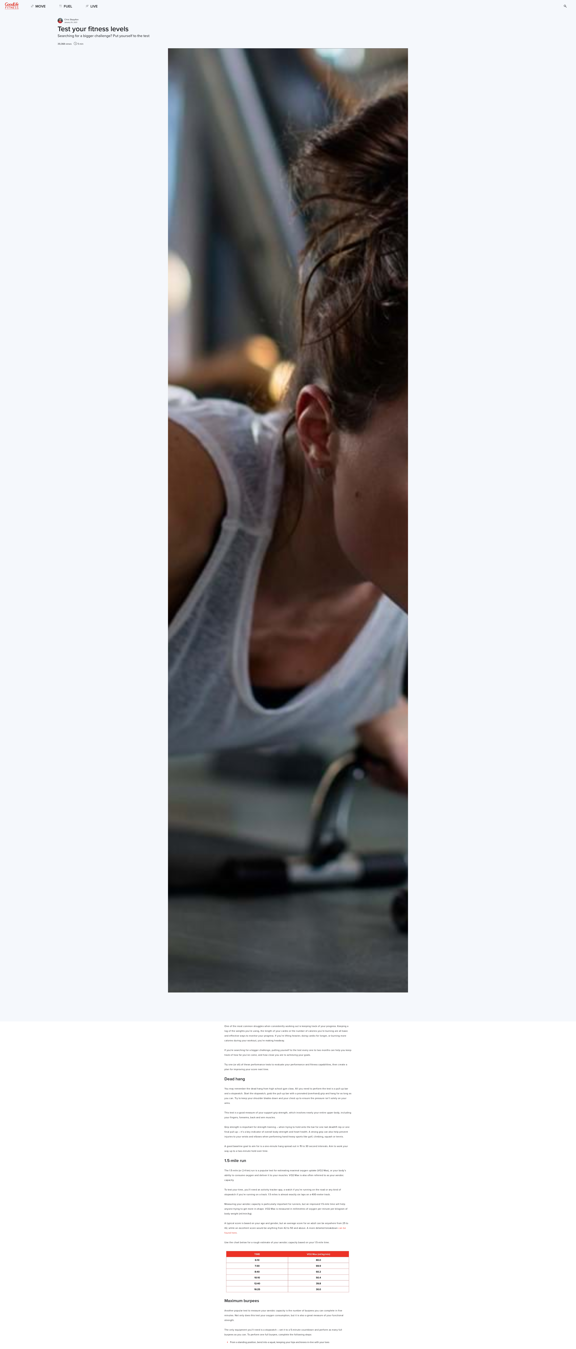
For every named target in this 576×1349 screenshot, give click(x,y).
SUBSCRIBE (561, 6)
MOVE (40, 6)
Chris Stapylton (71, 19)
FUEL (68, 6)
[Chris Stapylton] (60, 21)
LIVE (94, 6)
